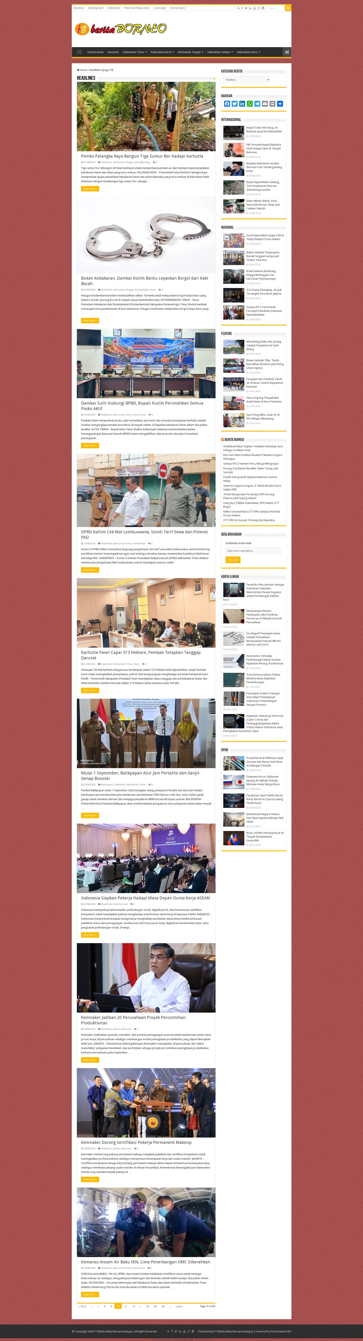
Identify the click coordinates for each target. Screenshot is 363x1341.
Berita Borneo (234, 440)
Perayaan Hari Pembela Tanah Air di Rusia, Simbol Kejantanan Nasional (264, 382)
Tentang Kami (96, 8)
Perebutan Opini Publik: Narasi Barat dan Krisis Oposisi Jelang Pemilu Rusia (264, 799)
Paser (136, 664)
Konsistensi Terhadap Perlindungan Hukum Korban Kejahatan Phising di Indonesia (264, 659)
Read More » (90, 188)
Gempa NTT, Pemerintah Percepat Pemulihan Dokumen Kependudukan (264, 310)
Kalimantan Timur (133, 52)
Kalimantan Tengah (189, 52)
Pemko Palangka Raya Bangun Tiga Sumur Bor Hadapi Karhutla (142, 156)
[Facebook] (242, 8)
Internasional (95, 52)
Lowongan (160, 8)
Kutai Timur (140, 414)
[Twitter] (246, 8)
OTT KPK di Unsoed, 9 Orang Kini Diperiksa (249, 520)
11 (125, 1306)
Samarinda (139, 543)
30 (155, 1306)
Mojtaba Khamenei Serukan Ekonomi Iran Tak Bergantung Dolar (264, 167)
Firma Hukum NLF (281, 1331)
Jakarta (116, 1029)
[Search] (288, 8)
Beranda (79, 8)
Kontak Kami (177, 8)
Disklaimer (114, 8)
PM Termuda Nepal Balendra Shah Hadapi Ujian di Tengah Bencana (263, 148)
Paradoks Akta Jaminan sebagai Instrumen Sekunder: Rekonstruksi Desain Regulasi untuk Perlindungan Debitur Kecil (253, 592)
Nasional (113, 52)
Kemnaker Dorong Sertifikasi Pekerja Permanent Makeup (136, 1142)
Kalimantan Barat (161, 52)
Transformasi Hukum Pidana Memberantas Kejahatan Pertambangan (263, 678)
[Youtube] (254, 8)
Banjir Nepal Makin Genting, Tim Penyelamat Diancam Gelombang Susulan (263, 186)
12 (133, 1306)
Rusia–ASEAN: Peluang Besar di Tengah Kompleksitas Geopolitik (265, 836)
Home (79, 51)
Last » (179, 1306)
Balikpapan (107, 784)
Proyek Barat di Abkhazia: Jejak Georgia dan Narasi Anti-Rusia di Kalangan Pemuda (264, 761)
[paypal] (263, 8)
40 (163, 1306)
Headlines (106, 162)
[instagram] (258, 8)
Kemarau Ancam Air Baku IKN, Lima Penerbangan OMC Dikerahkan (145, 1261)
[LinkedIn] (250, 8)
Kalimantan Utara (247, 52)
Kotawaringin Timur (145, 289)
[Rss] (238, 8)
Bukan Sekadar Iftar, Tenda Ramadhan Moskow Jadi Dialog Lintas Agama (265, 364)
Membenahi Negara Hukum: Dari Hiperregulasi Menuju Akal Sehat (264, 818)
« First (82, 1306)
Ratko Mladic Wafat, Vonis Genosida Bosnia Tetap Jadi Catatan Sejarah (263, 204)
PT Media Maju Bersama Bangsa (233, 1331)
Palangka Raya (142, 162)
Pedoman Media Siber (137, 8)
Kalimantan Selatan (219, 52)
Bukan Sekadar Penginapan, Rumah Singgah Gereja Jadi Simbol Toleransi (263, 256)
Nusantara (139, 1268)
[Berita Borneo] (122, 28)
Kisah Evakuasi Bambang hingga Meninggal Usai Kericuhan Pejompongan (261, 275)
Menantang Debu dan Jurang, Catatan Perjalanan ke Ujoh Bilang (264, 345)
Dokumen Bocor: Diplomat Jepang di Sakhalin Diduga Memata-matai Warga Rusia (263, 780)
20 (147, 1306)
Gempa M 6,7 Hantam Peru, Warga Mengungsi (251, 463)
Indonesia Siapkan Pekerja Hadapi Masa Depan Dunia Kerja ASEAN (145, 897)
